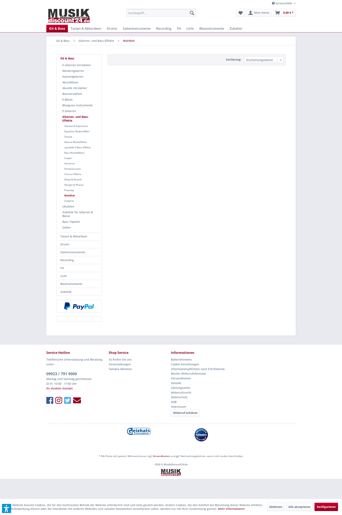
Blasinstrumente (71, 284)
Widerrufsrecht (181, 392)
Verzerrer (69, 163)
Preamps (69, 190)
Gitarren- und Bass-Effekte (75, 118)
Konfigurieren (326, 507)
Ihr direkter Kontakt (59, 388)
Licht (63, 276)
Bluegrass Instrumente (77, 105)
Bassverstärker (72, 94)
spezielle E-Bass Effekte (77, 147)
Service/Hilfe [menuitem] (284, 3)
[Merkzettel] (240, 13)
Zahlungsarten (180, 388)
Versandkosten (181, 378)
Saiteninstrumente (72, 252)
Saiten (66, 227)
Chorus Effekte (72, 174)
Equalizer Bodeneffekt (76, 131)
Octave (68, 136)
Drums (64, 244)
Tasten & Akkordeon (73, 236)
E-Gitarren (69, 111)
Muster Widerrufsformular (188, 373)
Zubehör (69, 201)
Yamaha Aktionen (120, 369)
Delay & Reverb (73, 179)
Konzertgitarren (72, 76)
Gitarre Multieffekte (75, 142)
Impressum (178, 406)
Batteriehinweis (181, 359)
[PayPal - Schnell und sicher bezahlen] (79, 306)
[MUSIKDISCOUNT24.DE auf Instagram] (58, 400)
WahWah (69, 195)
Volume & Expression (76, 126)
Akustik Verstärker (74, 88)
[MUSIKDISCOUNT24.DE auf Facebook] (49, 400)
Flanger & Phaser (74, 185)
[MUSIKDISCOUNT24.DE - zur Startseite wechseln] (69, 16)
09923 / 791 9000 (61, 373)
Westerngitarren (73, 71)
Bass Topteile (71, 222)
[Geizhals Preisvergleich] (139, 431)
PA (62, 268)
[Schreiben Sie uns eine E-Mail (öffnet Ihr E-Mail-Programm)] (77, 400)
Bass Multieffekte (74, 152)
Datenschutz (179, 397)
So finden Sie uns (120, 359)
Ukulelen (68, 206)
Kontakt (176, 383)
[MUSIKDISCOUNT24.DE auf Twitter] (67, 400)
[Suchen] (192, 13)
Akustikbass (70, 82)
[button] (6, 508)
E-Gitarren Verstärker (76, 65)
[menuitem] (161, 13)
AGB (174, 402)
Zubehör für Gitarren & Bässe (77, 214)
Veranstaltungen (120, 364)
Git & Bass (67, 58)
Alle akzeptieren (299, 507)
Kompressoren (72, 168)
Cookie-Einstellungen (185, 364)
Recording (67, 260)
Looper (68, 158)
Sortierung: (233, 59)
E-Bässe (67, 99)
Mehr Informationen (231, 509)
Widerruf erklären (185, 413)
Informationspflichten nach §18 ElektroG (198, 369)
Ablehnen (275, 507)
